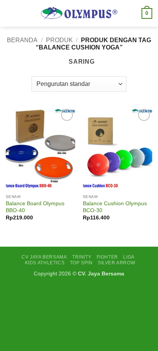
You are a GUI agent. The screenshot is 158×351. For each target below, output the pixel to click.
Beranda (22, 40)
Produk (59, 40)
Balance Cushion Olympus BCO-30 (115, 207)
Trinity (81, 257)
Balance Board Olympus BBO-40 (35, 207)
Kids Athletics (45, 262)
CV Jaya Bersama (44, 257)
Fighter (107, 257)
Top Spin (81, 262)
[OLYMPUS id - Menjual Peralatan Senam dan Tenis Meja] (79, 13)
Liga (128, 257)
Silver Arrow (116, 262)
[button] (10, 13)
